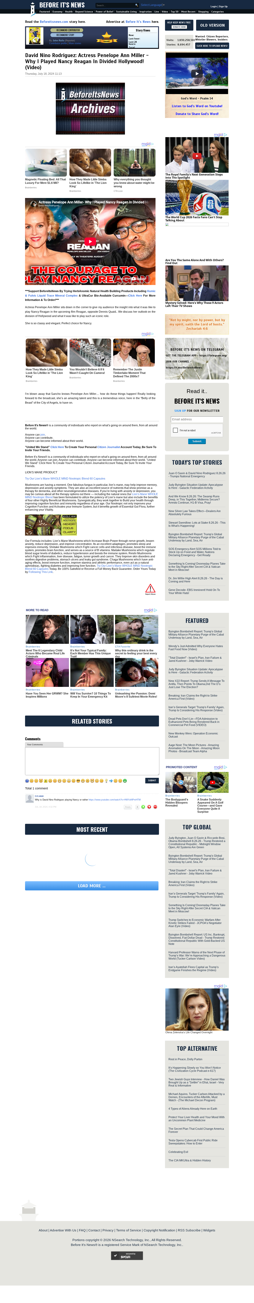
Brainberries (31, 381)
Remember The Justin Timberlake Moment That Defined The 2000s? (129, 373)
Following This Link (41, 571)
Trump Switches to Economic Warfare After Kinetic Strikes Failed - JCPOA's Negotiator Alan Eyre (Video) (195, 923)
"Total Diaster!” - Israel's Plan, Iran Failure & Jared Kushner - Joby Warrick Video (195, 659)
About (43, 1230)
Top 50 (174, 11)
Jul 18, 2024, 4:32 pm (45, 807)
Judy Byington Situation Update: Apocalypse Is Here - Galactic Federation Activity (195, 486)
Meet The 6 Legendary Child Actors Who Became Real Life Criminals (45, 653)
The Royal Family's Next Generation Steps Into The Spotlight (194, 176)
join (42, 434)
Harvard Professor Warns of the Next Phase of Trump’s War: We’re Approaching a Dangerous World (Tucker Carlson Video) (196, 955)
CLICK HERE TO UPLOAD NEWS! (212, 46)
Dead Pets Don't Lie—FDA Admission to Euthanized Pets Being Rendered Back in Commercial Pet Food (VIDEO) (193, 721)
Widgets (209, 1230)
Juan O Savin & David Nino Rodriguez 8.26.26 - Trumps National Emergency (196, 475)
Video (165, 11)
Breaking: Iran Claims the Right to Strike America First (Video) (192, 697)
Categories (217, 11)
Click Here (57, 447)
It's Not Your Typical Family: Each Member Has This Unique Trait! (90, 653)
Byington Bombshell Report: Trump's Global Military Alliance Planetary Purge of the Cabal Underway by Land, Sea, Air (196, 537)
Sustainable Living (126, 11)
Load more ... (92, 886)
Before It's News (62, 4)
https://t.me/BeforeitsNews (184, 367)
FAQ (82, 1230)
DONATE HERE (179, 27)
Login (214, 6)
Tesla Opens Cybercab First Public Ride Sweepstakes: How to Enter (193, 1142)
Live (156, 11)
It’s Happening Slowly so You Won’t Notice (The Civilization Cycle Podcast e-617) (194, 1069)
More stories (75, 43)
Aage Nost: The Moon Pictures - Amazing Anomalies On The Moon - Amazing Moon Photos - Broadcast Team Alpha (194, 748)
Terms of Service (128, 1230)
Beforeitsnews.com (54, 22)
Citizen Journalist (108, 447)
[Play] (197, 74)
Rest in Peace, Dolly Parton (185, 1059)
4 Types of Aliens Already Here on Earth (192, 1108)
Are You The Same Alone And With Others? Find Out (194, 261)
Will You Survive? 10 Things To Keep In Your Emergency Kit (90, 695)
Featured (45, 11)
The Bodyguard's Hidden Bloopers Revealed (176, 802)
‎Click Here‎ (135, 295)
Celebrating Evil (178, 1151)
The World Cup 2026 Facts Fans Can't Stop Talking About (193, 218)
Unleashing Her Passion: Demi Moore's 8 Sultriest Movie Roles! (136, 695)
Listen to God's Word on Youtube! (197, 106)
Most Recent (188, 11)
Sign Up (223, 6)
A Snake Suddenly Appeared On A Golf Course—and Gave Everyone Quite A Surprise (210, 805)
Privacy (108, 1230)
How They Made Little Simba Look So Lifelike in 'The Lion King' (44, 373)
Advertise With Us (63, 1230)
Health (69, 11)
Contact (94, 1230)
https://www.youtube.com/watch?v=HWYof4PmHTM (115, 799)
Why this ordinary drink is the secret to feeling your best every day (136, 653)
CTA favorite (122, 646)
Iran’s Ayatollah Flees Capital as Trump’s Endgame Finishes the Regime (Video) (193, 969)
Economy (57, 11)
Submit (196, 441)
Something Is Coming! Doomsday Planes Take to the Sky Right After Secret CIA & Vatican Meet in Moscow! (196, 566)
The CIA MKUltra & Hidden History (189, 1160)
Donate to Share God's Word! (197, 114)
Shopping (203, 11)
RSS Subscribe (189, 1230)
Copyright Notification (159, 1230)
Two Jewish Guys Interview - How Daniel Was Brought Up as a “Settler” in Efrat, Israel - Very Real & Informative (196, 1082)
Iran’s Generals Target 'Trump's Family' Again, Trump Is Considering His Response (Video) (196, 709)
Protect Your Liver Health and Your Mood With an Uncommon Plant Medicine (196, 1119)
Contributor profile (58, 43)
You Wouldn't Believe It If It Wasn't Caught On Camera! (87, 371)
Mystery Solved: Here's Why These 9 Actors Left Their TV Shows (194, 304)
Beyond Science (84, 11)
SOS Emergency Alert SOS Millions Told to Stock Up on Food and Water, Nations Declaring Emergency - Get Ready (194, 552)
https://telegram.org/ (213, 355)
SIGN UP (180, 411)
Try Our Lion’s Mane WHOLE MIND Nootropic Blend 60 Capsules (65, 478)
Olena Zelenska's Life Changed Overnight (188, 1032)
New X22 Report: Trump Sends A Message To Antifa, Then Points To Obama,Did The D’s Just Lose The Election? (196, 684)
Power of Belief (104, 11)
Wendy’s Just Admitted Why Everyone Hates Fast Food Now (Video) (195, 648)
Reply (128, 807)
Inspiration (145, 11)
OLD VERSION (212, 25)
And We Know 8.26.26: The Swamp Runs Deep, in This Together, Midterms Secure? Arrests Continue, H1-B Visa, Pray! (194, 499)
